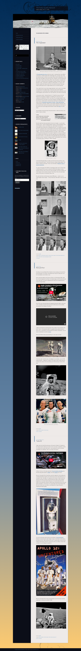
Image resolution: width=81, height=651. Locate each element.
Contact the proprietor (19, 39)
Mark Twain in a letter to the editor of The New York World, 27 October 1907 (24, 148)
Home (17, 33)
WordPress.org (18, 165)
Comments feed (18, 164)
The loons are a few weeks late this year (22, 78)
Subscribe (17, 182)
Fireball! (20, 89)
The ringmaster (41, 42)
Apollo (40, 428)
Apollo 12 (40, 255)
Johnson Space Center (54, 255)
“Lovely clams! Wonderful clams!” (21, 72)
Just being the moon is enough (20, 71)
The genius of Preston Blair (23, 133)
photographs (47, 256)
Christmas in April (18, 65)
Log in (17, 161)
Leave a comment (39, 431)
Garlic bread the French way (23, 136)
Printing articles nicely (19, 37)
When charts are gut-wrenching (23, 130)
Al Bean (40, 430)
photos (50, 256)
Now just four (40, 267)
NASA (39, 256)
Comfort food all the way (19, 76)
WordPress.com (35, 649)
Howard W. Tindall (48, 255)
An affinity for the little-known (20, 75)
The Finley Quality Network (45, 8)
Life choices (18, 64)
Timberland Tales (22, 86)
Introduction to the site (19, 35)
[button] (45, 188)
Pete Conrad (43, 256)
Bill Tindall (43, 255)
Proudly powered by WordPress (20, 649)
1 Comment (38, 258)
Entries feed (18, 162)
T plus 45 (39, 441)
